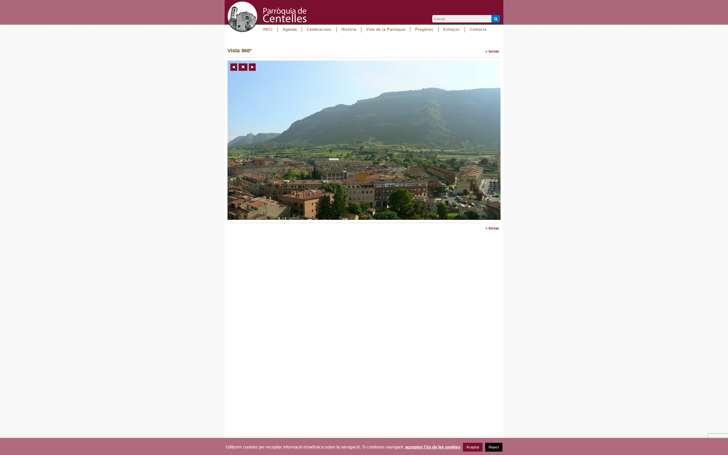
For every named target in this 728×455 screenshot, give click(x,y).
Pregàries (424, 29)
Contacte (478, 29)
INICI (268, 29)
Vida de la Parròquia (385, 29)
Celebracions (319, 29)
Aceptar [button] (472, 447)
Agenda (290, 29)
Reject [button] (494, 447)
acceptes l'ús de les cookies (432, 447)
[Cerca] (495, 18)
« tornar (492, 51)
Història (349, 29)
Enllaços (451, 29)
